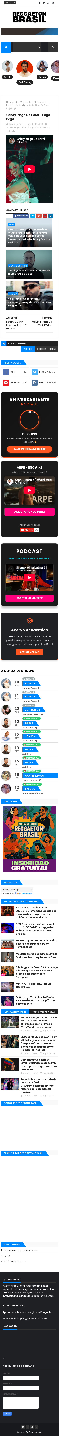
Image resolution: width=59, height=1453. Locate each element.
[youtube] (48, 3)
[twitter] (44, 3)
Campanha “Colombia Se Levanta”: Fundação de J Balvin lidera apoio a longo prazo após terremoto (39, 1064)
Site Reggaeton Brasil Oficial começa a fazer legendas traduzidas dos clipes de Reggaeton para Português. (37, 972)
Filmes (7, 1256)
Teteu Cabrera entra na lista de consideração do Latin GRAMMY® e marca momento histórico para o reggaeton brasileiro (38, 1086)
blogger (41, 349)
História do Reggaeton (15, 1261)
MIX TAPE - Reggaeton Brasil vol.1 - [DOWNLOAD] (35, 985)
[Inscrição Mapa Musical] (29, 34)
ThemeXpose (35, 1432)
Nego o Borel (27, 102)
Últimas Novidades (15, 1012)
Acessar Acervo (29, 652)
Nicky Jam (13, 294)
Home (9, 102)
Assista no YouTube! (29, 512)
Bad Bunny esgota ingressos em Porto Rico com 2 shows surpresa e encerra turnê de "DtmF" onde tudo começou (39, 1022)
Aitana (11, 225)
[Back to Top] (36, 1427)
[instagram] (53, 3)
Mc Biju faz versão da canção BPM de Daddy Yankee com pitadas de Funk (36, 955)
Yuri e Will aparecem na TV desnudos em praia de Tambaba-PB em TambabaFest (36, 944)
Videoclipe (22, 105)
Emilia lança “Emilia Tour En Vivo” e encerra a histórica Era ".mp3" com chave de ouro (35, 1000)
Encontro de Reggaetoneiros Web (20, 1250)
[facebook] (39, 3)
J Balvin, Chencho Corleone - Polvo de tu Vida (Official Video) (29, 272)
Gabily (17, 102)
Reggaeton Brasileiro (38, 127)
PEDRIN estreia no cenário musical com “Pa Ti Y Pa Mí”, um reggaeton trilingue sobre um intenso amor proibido (35, 929)
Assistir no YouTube (29, 598)
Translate (27, 893)
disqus (52, 349)
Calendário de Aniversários (29, 449)
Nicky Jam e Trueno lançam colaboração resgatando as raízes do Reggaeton (29, 302)
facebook (28, 349)
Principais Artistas (43, 1012)
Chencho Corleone (18, 266)
